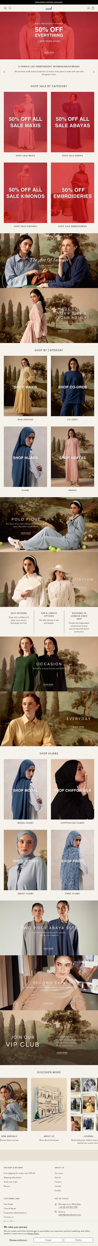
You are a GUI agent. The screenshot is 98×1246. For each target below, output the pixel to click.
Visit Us (58, 1177)
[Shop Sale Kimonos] (25, 193)
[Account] (88, 8)
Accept (48, 1240)
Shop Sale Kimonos (25, 226)
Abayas (72, 490)
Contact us (8, 1217)
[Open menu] (5, 8)
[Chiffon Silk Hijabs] (72, 789)
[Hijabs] (25, 456)
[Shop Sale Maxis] (25, 122)
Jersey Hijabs (25, 893)
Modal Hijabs (25, 823)
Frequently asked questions (15, 1212)
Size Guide (8, 1204)
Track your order (11, 1181)
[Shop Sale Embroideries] (72, 193)
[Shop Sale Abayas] (72, 122)
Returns (7, 1186)
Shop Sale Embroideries (72, 226)
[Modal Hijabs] (25, 789)
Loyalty (58, 1190)
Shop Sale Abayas (72, 155)
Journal (89, 1136)
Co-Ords (72, 419)
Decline (78, 1240)
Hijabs (25, 490)
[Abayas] (72, 456)
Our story (59, 1173)
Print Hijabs (72, 893)
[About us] (49, 1104)
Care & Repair (10, 1208)
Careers (58, 1181)
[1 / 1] (49, 32)
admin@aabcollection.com (70, 1214)
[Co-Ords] (72, 386)
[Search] (10, 8)
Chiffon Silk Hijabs (72, 823)
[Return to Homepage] (49, 8)
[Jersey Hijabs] (25, 860)
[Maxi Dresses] (25, 386)
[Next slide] (93, 71)
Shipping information (13, 1177)
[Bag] (93, 8)
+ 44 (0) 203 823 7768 (68, 1207)
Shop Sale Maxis (25, 155)
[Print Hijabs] (72, 860)
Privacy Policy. (33, 1233)
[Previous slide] (4, 71)
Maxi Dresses (25, 419)
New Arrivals (9, 1136)
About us (49, 1136)
